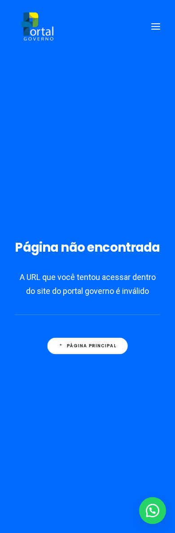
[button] (152, 510)
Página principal (92, 346)
